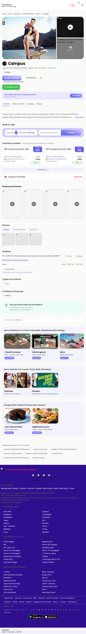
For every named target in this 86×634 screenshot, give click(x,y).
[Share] (41, 78)
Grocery (31, 488)
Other (71, 488)
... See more (78, 117)
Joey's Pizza (8, 589)
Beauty (16, 488)
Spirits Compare (52, 598)
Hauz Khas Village (10, 562)
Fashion (38, 14)
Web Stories (72, 602)
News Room (8, 598)
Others (7, 612)
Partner (22, 602)
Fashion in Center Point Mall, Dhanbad (16, 449)
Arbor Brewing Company (13, 575)
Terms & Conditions (67, 598)
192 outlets (41, 143)
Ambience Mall (48, 548)
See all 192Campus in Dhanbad (15, 260)
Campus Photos (56, 453)
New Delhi (7, 512)
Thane (44, 526)
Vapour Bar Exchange (12, 584)
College (6, 284)
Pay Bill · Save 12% (11, 78)
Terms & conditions (14, 320)
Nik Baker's (8, 578)
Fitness (38, 488)
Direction (80, 256)
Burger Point (47, 575)
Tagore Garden (48, 562)
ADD (37, 162)
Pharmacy (63, 488)
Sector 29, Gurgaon (49, 545)
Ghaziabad (8, 517)
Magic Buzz (33, 230)
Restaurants (6, 488)
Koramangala (9, 542)
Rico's (44, 589)
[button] (70, 27)
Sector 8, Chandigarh (12, 550)
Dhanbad (17, 14)
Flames (45, 578)
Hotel (55, 488)
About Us (18, 598)
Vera (55, 602)
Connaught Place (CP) (51, 559)
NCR (43, 520)
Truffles (7, 572)
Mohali (6, 523)
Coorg (44, 529)
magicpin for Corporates (42, 602)
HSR (5, 545)
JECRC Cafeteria (48, 584)
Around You (27, 598)
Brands (28, 602)
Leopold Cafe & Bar (49, 586)
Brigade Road (47, 542)
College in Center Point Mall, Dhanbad (64, 449)
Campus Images (38, 458)
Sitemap (7, 602)
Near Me (42, 598)
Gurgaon (45, 512)
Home (4, 14)
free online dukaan (27, 469)
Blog (35, 598)
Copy (70, 256)
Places (14, 602)
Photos (6, 230)
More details (16, 157)
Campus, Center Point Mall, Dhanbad (16, 458)
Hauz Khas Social (48, 592)
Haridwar (45, 532)
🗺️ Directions (31, 78)
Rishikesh (7, 529)
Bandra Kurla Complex (12, 556)
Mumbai (45, 523)
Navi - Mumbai (9, 526)
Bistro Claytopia (48, 572)
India (10, 14)
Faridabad (46, 517)
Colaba (45, 556)
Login (72, 5)
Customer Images (19, 230)
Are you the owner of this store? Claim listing (17, 272)
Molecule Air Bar (10, 581)
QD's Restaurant (10, 592)
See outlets (76, 95)
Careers (63, 602)
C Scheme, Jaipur (49, 553)
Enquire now (12, 87)
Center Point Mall (27, 14)
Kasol (6, 532)
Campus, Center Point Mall (13, 453)
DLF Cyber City (9, 548)
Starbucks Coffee (10, 586)
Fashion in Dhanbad (40, 449)
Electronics (47, 488)
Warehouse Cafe (49, 581)
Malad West (8, 559)
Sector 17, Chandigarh (50, 550)
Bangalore (7, 514)
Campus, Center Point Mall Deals (36, 453)
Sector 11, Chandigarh (12, 553)
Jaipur (6, 520)
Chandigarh (46, 514)
